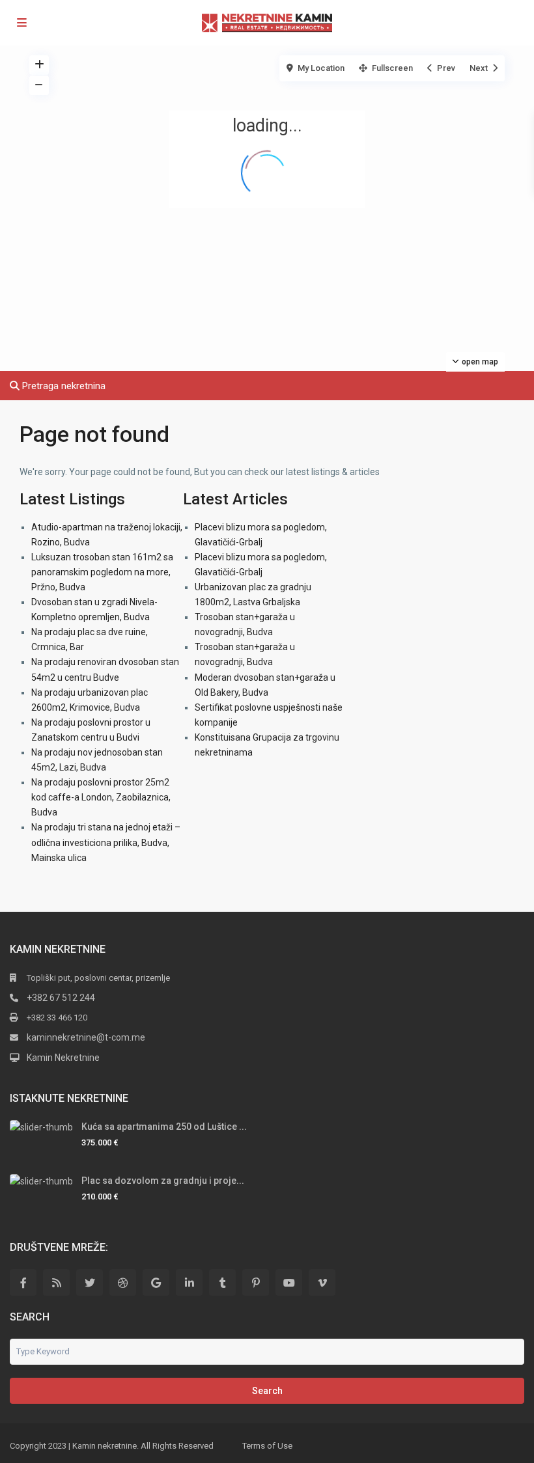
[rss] (56, 1282)
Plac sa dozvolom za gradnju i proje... (162, 1180)
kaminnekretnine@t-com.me (86, 1037)
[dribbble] (122, 1282)
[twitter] (89, 1282)
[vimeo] (322, 1282)
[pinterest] (255, 1282)
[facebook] (23, 1282)
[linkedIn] (189, 1282)
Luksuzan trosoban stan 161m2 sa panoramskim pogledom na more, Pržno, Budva (102, 572)
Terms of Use (267, 1446)
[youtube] (288, 1282)
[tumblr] (222, 1282)
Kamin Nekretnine (63, 1057)
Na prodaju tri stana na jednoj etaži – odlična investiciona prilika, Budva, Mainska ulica (105, 842)
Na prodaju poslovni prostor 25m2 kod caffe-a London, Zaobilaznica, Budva (101, 797)
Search (267, 1391)
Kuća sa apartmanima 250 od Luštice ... (164, 1126)
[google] (156, 1282)
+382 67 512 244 (61, 997)
